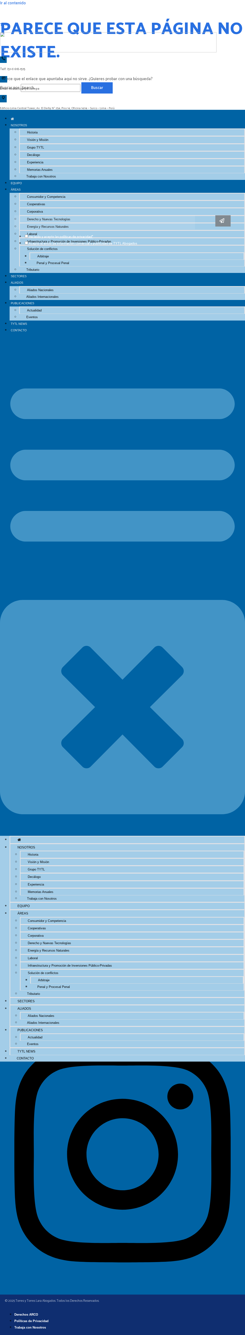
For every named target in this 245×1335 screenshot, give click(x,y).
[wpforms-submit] (223, 221)
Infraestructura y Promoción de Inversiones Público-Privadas (70, 965)
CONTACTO (19, 330)
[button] (122, 585)
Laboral (33, 958)
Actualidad (34, 310)
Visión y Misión (37, 140)
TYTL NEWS (19, 323)
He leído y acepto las (61, 237)
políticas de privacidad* (76, 237)
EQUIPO (16, 183)
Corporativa (35, 211)
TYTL (4, 25)
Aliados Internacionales (42, 297)
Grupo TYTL (35, 147)
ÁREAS (16, 189)
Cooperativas (36, 204)
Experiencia (35, 162)
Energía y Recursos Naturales (48, 950)
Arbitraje (43, 256)
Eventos (32, 317)
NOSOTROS (19, 125)
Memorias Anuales (40, 170)
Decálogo (33, 155)
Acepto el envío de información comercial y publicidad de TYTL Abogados (83, 243)
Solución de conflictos (42, 249)
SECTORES (19, 276)
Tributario (32, 269)
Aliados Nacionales (40, 290)
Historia (32, 132)
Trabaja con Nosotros (41, 176)
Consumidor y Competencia (46, 197)
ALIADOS (17, 282)
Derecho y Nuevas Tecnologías (49, 943)
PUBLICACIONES (22, 303)
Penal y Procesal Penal (53, 263)
